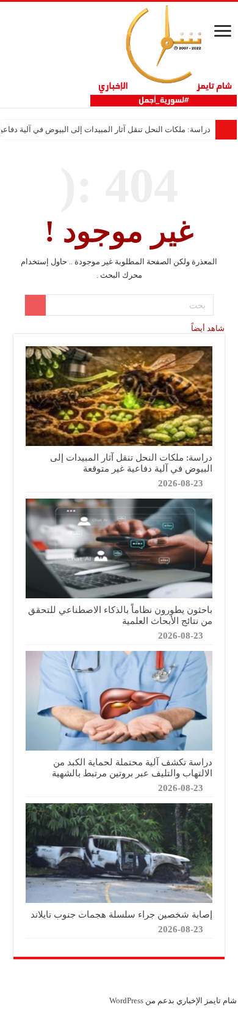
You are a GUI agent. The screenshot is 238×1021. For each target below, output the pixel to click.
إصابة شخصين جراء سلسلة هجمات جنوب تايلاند (121, 914)
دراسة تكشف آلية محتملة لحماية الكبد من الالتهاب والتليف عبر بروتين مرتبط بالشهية (132, 767)
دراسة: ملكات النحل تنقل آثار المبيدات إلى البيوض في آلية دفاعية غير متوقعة (131, 462)
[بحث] (35, 305)
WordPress (126, 1000)
